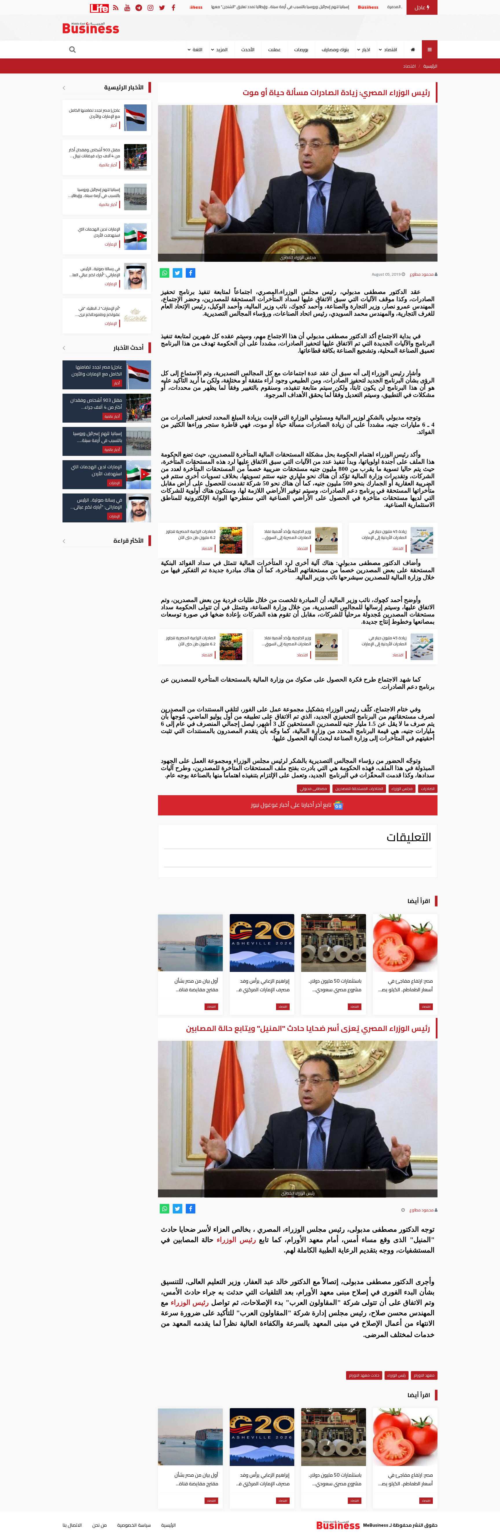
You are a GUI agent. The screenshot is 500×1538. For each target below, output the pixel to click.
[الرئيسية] (413, 49)
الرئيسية (430, 65)
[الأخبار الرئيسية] (63, 87)
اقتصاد (409, 65)
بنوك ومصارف (335, 49)
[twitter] (177, 273)
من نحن (99, 1525)
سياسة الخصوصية (134, 1525)
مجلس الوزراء (402, 788)
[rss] (116, 7)
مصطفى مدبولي (313, 788)
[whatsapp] (164, 273)
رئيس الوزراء (236, 1240)
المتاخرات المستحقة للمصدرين (359, 788)
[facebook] (190, 273)
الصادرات (428, 788)
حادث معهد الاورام (364, 1375)
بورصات (301, 49)
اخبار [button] (366, 49)
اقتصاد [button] (390, 49)
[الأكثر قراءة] (63, 540)
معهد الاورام (424, 1375)
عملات (274, 49)
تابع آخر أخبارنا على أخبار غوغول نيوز (292, 804)
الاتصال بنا (72, 1525)
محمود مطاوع (422, 274)
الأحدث (248, 49)
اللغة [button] (198, 49)
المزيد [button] (222, 49)
